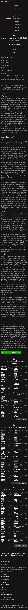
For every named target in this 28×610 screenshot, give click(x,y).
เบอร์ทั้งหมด (17, 9)
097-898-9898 (5, 576)
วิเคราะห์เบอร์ (18, 15)
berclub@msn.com (6, 594)
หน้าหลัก (16, 5)
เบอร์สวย (16, 12)
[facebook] (25, 1)
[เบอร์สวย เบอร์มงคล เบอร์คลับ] (5, 2)
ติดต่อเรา (16, 31)
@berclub (4, 589)
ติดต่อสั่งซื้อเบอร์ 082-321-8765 (11, 353)
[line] (26, 1)
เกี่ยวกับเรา (17, 27)
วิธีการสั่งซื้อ (17, 24)
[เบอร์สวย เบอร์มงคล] (10, 18)
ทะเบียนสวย (17, 18)
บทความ (16, 21)
